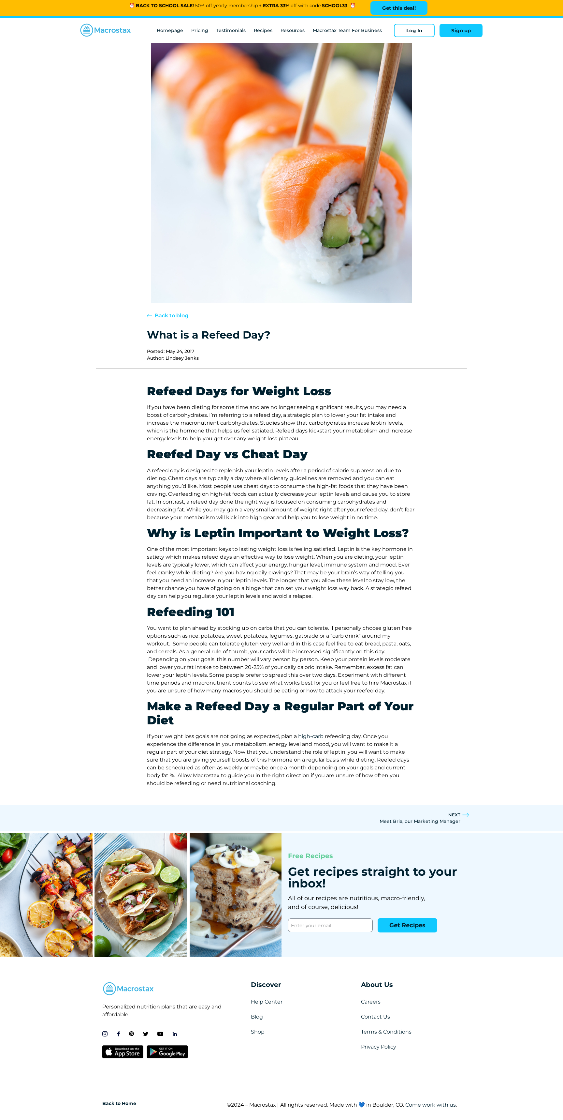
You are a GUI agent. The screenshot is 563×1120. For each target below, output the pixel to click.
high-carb (311, 736)
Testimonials (231, 30)
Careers (371, 1002)
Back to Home (119, 1103)
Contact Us (375, 1017)
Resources (293, 30)
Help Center (266, 1002)
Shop (258, 1032)
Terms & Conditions (386, 1032)
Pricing (199, 30)
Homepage (170, 30)
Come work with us (430, 1105)
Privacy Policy (378, 1047)
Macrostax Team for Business (347, 30)
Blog (257, 1017)
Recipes (263, 30)
